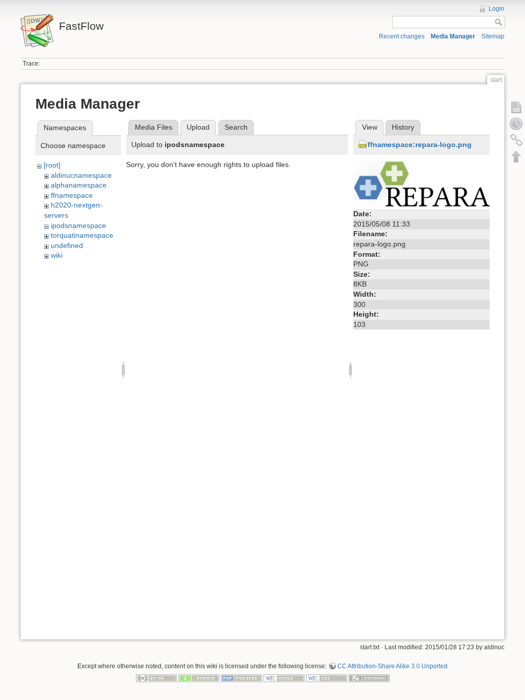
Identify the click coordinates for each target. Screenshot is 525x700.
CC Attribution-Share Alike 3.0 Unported (392, 666)
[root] (52, 165)
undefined (67, 245)
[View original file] (421, 182)
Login (496, 8)
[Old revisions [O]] (516, 123)
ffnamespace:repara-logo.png (420, 144)
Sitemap (492, 36)
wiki (57, 255)
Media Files (153, 127)
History (403, 127)
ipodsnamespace (78, 225)
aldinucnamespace (81, 175)
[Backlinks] (516, 140)
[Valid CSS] (326, 678)
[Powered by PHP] (241, 678)
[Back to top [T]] (516, 156)
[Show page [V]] (516, 107)
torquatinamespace (82, 235)
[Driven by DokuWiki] (369, 678)
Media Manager (453, 36)
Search (236, 127)
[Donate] (198, 678)
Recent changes (402, 36)
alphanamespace (79, 185)
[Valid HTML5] (284, 678)
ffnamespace (72, 195)
